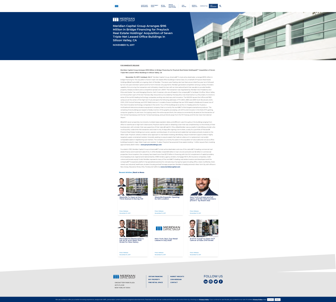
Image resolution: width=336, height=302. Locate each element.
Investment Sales (154, 6)
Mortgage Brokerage (144, 6)
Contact (174, 282)
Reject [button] (277, 299)
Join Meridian (175, 279)
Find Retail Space (155, 282)
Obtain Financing (155, 276)
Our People (184, 6)
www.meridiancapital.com (170, 167)
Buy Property (154, 279)
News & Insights (194, 6)
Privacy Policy (204, 299)
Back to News (138, 172)
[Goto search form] (220, 6)
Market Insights (177, 276)
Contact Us (203, 6)
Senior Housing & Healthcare (172, 6)
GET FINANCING (213, 6)
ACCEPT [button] (270, 299)
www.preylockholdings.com (151, 145)
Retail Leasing (163, 6)
